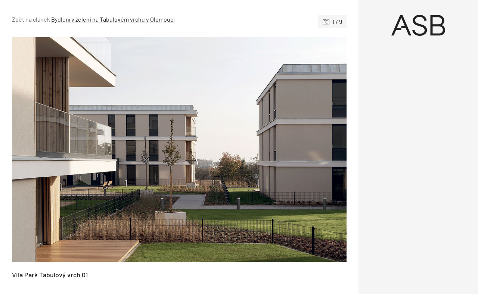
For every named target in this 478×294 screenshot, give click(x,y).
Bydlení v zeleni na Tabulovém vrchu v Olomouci (113, 19)
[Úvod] (418, 25)
